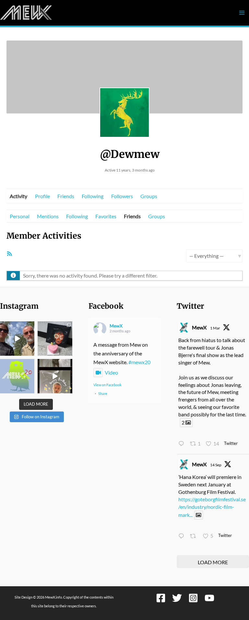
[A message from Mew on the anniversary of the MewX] (17, 338)
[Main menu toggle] (241, 13)
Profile (42, 196)
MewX (116, 325)
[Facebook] (161, 598)
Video (111, 372)
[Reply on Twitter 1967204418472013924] (182, 536)
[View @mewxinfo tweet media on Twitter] (198, 515)
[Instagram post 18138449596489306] (17, 376)
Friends (65, 196)
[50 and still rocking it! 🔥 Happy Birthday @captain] (55, 376)
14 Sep (215, 464)
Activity (18, 196)
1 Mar (215, 328)
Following (92, 196)
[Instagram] (193, 598)
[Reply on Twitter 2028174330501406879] (182, 444)
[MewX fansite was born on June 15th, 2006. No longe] (55, 338)
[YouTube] (209, 598)
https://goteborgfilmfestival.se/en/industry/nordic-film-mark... (212, 507)
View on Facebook (107, 385)
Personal (20, 216)
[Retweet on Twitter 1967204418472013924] (194, 536)
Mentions (48, 216)
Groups (148, 196)
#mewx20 (139, 362)
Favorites (105, 216)
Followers (122, 196)
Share (102, 393)
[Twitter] (177, 598)
